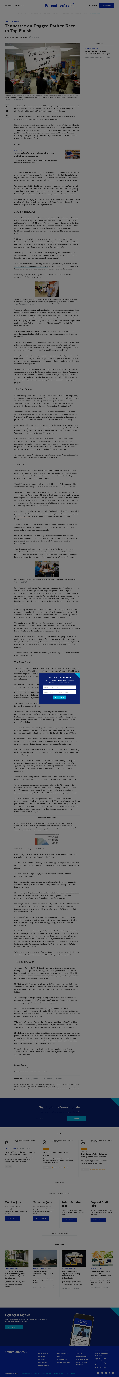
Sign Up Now (59, 697)
